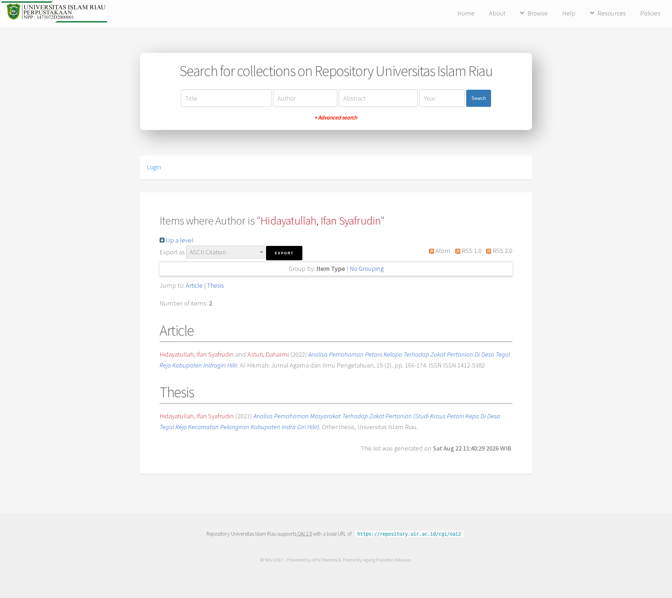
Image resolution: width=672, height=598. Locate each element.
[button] (284, 253)
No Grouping (367, 268)
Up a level (178, 240)
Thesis (215, 285)
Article (194, 285)
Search (478, 98)
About (497, 13)
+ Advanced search (336, 117)
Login (154, 167)
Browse (537, 13)
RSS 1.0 (470, 251)
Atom (442, 251)
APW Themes (324, 560)
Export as (172, 252)
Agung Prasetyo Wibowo (387, 560)
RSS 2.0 (501, 251)
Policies (650, 13)
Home (466, 13)
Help (568, 13)
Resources (611, 13)
